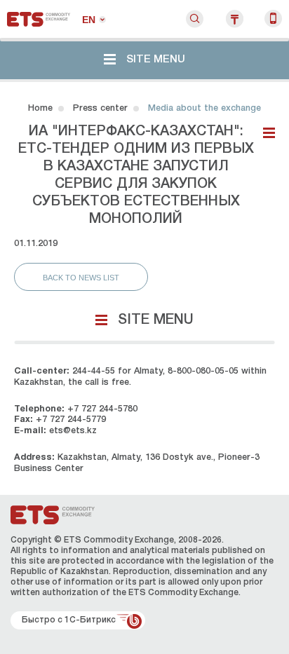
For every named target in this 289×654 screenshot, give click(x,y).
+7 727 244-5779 (71, 419)
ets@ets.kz (73, 431)
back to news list (81, 277)
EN (88, 19)
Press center (100, 108)
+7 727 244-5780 (102, 409)
